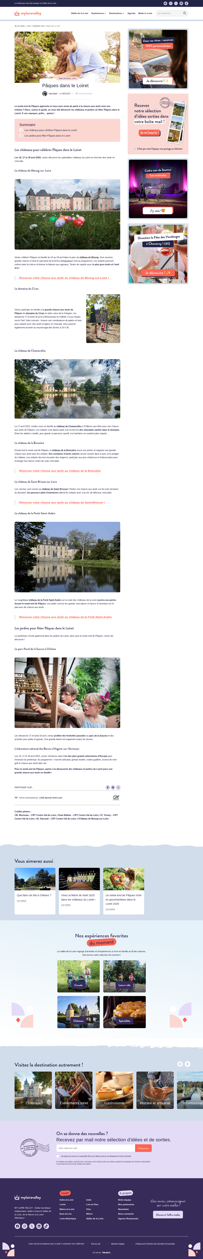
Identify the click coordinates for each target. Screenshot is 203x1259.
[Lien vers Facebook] (108, 787)
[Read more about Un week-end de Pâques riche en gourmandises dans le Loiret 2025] (123, 891)
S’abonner (143, 1148)
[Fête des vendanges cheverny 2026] (158, 283)
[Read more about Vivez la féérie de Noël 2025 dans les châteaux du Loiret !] (79, 891)
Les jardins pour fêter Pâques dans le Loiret (47, 135)
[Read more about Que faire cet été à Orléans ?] (35, 891)
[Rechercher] (185, 13)
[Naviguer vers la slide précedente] (180, 1064)
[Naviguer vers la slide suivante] (187, 1064)
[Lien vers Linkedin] (113, 787)
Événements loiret (38, 26)
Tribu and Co (106, 1252)
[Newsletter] (158, 153)
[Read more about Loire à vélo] (124, 976)
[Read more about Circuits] (78, 976)
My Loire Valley (20, 26)
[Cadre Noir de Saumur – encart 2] (158, 218)
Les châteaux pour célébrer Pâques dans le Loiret (51, 130)
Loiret (29, 26)
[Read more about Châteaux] (78, 1012)
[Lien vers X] (118, 787)
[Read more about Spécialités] (124, 1012)
